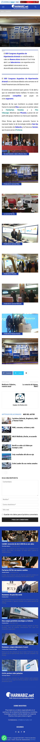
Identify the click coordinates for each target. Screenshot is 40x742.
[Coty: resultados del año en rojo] (6, 456)
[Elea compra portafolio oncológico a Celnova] (20, 613)
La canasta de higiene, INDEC (30, 385)
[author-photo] (20, 402)
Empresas (4, 423)
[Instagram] (16, 732)
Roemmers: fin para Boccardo (12, 595)
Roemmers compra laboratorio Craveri (15, 647)
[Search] (35, 6)
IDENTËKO (33, 739)
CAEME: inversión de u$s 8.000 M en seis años (18, 544)
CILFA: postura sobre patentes (12, 673)
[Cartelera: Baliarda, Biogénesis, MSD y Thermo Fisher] (6, 420)
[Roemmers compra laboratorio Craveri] (20, 639)
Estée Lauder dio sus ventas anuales (24, 463)
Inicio (2, 11)
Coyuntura (8, 11)
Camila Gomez (5, 572)
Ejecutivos (4, 591)
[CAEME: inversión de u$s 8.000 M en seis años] (20, 536)
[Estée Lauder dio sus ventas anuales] (6, 465)
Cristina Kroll (5, 597)
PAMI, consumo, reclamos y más (23, 427)
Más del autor (29, 414)
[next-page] (6, 472)
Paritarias (4, 567)
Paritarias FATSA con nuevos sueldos (15, 570)
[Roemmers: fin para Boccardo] (20, 586)
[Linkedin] (18, 732)
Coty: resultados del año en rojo (23, 454)
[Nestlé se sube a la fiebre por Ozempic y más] (6, 447)
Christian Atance (6, 546)
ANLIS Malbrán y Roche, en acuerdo (24, 436)
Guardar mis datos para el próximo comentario (21, 514)
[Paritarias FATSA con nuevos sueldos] (20, 562)
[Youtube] (24, 732)
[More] (26, 373)
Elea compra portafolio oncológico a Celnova (17, 621)
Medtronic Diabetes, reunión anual (9, 385)
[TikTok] (21, 732)
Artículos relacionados (11, 414)
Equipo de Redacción (20, 405)
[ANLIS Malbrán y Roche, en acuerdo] (6, 438)
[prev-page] (3, 472)
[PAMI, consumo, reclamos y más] (6, 429)
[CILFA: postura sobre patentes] (20, 665)
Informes (4, 644)
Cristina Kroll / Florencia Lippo (9, 649)
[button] (3, 6)
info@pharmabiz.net (25, 720)
